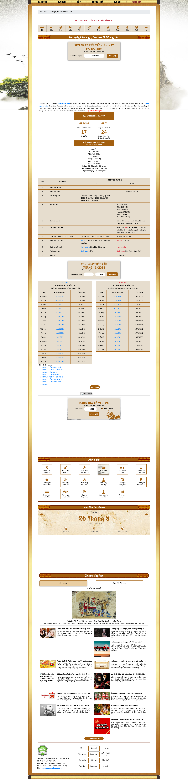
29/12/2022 (117, 345)
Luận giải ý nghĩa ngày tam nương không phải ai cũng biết (128, 629)
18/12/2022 (117, 329)
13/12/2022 (60, 321)
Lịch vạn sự (122, 531)
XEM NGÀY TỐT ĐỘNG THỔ (50, 367)
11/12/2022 (117, 313)
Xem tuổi (62, 1)
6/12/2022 (117, 304)
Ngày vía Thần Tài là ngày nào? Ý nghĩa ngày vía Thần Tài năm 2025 (74, 661)
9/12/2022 (59, 313)
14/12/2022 (60, 325)
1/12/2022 (59, 296)
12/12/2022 (117, 317)
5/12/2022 (117, 300)
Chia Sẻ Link (87, 394)
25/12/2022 (117, 337)
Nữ (111, 408)
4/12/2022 (59, 304)
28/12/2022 (60, 357)
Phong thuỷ (97, 1)
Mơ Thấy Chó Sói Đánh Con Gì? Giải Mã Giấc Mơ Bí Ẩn (128, 674)
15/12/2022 (117, 321)
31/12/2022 (117, 349)
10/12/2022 (60, 317)
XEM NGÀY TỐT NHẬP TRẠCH (51, 379)
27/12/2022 (60, 353)
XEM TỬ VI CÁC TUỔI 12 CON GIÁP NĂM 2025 (94, 20)
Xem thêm (95, 387)
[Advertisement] (94, 81)
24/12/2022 (60, 349)
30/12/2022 (60, 362)
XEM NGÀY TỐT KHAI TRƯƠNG (51, 370)
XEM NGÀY (44, 384)
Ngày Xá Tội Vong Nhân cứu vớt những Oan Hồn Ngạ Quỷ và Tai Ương (94, 621)
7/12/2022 (59, 308)
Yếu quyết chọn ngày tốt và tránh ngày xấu (127, 719)
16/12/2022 (60, 329)
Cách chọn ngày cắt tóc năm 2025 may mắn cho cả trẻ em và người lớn (74, 629)
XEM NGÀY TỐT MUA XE (49, 372)
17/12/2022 (117, 325)
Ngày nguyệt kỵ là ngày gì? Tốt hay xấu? (126, 642)
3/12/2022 (117, 296)
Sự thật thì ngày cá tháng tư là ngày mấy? (73, 705)
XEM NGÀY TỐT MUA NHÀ (49, 374)
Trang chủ (42, 1)
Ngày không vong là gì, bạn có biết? (124, 705)
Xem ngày (136, 1)
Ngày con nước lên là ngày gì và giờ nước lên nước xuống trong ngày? (128, 661)
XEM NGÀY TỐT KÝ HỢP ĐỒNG (51, 377)
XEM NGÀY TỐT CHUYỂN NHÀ (51, 382)
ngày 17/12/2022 (64, 103)
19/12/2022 (60, 333)
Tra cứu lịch (94, 531)
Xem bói (117, 1)
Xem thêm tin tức (94, 738)
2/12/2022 (59, 300)
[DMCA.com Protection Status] (42, 751)
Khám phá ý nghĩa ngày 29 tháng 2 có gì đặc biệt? (74, 693)
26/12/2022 (117, 341)
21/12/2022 (60, 337)
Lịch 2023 (65, 532)
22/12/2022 (60, 341)
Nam (105, 408)
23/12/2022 (60, 345)
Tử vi (79, 1)
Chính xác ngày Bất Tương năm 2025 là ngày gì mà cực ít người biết (74, 674)
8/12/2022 (117, 308)
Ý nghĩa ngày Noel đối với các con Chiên (126, 693)
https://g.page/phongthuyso (51, 768)
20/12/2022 (117, 333)
